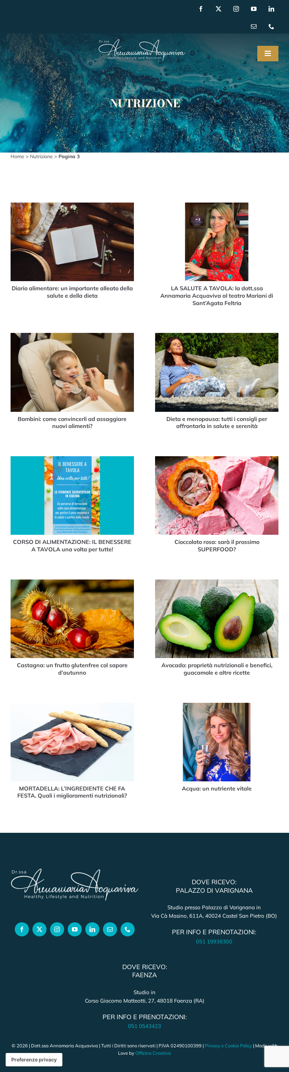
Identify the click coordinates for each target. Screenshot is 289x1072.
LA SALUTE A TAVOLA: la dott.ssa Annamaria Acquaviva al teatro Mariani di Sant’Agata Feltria (216, 295)
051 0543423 (144, 1026)
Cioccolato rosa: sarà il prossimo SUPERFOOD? (216, 545)
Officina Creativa (153, 1053)
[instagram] (236, 9)
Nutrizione (41, 156)
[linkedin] (271, 9)
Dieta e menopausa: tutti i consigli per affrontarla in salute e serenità (216, 422)
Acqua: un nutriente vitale (217, 788)
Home (17, 156)
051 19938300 (214, 941)
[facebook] (201, 9)
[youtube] (254, 9)
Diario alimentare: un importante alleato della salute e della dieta (72, 292)
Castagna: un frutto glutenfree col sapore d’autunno (72, 669)
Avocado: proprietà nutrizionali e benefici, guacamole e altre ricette (216, 669)
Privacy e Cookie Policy (228, 1045)
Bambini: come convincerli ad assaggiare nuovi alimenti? (72, 422)
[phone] (271, 26)
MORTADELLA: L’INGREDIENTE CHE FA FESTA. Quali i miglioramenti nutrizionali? (72, 792)
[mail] (254, 26)
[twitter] (218, 9)
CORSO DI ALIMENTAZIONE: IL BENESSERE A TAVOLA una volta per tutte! (72, 545)
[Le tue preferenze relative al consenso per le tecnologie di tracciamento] (34, 1059)
